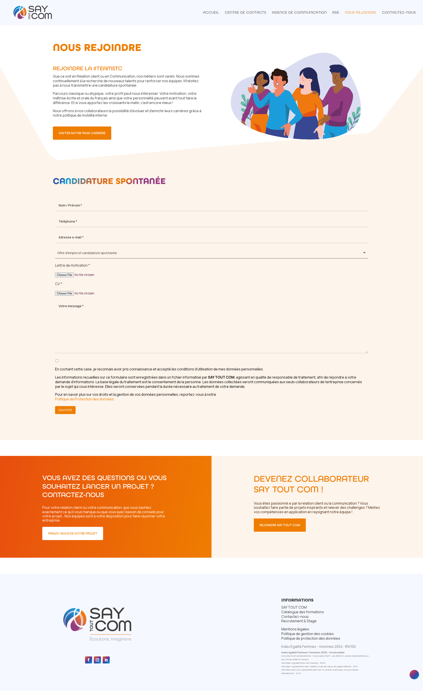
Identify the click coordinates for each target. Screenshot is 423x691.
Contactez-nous (399, 13)
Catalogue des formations (302, 611)
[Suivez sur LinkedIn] (106, 659)
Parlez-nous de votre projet (72, 533)
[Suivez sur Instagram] (97, 659)
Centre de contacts (245, 13)
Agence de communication (299, 13)
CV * (58, 284)
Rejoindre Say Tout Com (280, 525)
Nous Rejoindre (360, 13)
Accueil (211, 13)
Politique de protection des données (310, 638)
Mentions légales (295, 629)
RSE (335, 13)
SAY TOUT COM (294, 607)
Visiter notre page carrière (82, 133)
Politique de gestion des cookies (307, 633)
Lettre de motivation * (72, 265)
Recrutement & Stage (299, 621)
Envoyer (65, 410)
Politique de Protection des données (84, 399)
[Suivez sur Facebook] (88, 659)
